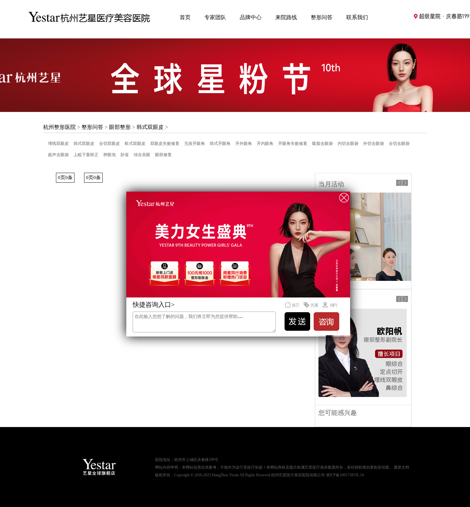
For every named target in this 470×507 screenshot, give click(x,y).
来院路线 (286, 17)
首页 (185, 17)
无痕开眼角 (194, 143)
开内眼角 (265, 143)
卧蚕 (125, 154)
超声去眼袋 (58, 154)
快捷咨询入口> (154, 304)
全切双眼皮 (109, 143)
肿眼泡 (109, 154)
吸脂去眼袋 (322, 143)
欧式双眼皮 (135, 143)
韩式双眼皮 (150, 127)
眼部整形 (120, 127)
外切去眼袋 (373, 143)
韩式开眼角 (220, 143)
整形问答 (322, 17)
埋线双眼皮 (58, 143)
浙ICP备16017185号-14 (345, 475)
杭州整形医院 (59, 127)
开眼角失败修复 (292, 143)
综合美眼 (142, 154)
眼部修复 (163, 154)
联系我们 (357, 17)
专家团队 (215, 17)
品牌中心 (251, 17)
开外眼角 (243, 143)
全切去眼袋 (399, 143)
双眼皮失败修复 (164, 143)
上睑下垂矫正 (86, 154)
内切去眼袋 (348, 143)
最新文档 (401, 467)
